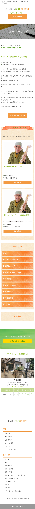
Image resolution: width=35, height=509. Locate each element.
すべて (7, 253)
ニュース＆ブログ (10, 449)
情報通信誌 (9, 298)
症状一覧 (6, 455)
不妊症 (7, 484)
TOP (4, 429)
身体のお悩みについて (13, 272)
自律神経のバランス (11, 481)
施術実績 (8, 279)
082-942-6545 (18, 13)
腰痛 (6, 462)
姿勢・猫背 (8, 472)
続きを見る (17, 182)
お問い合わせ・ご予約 (17, 341)
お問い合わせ (17, 16)
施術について (10, 266)
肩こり (7, 459)
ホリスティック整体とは (13, 491)
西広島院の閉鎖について (14, 166)
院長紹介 (7, 433)
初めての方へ (9, 437)
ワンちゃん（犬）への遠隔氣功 (16, 215)
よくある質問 (9, 443)
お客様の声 (9, 291)
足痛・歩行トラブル (11, 478)
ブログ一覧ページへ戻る (17, 115)
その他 (7, 304)
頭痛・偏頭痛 (9, 469)
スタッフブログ (11, 285)
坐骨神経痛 (8, 465)
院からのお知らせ (11, 259)
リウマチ (7, 488)
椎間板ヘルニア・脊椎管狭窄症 (15, 475)
